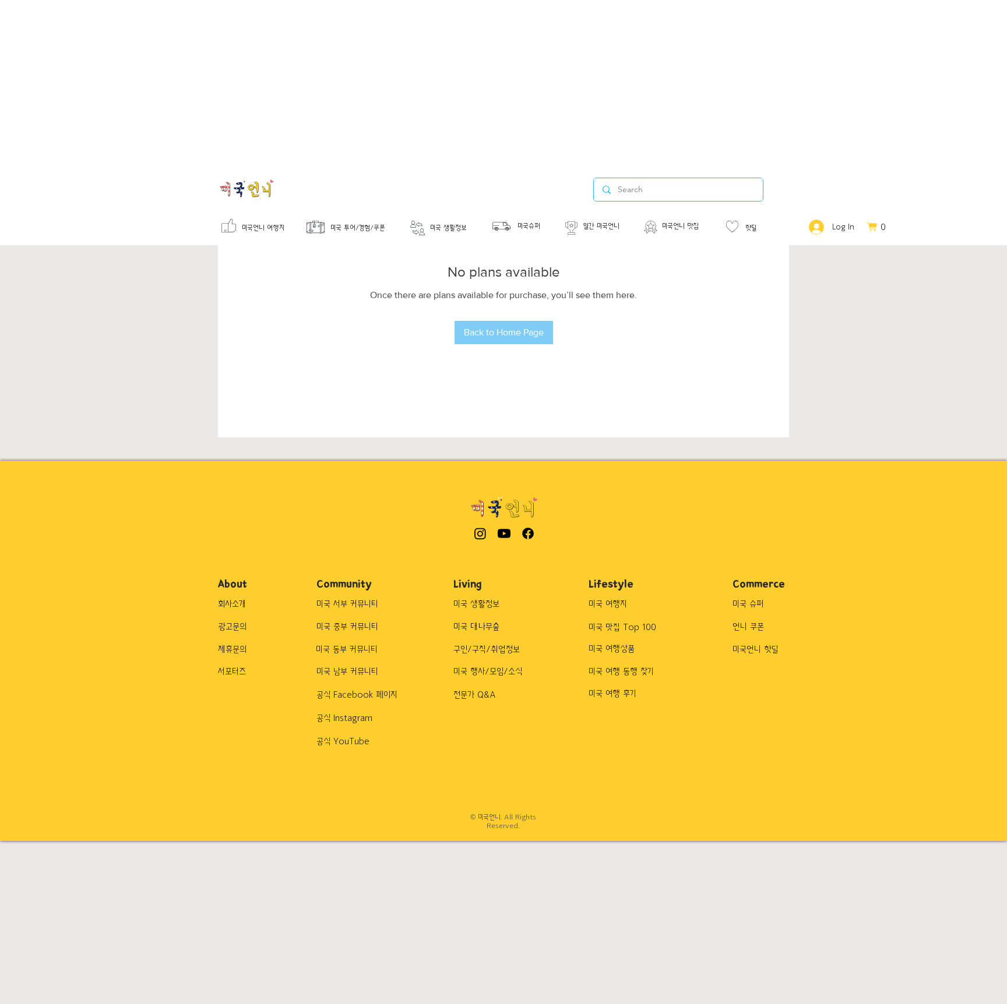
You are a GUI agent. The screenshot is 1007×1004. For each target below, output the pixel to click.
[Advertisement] (349, 81)
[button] (881, 226)
